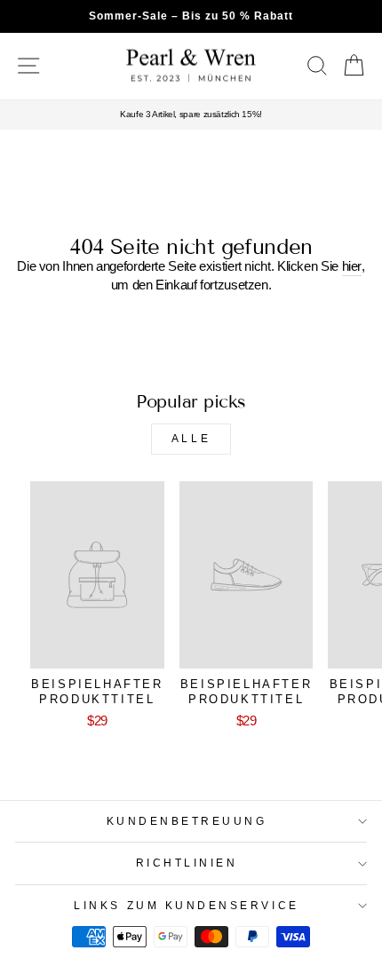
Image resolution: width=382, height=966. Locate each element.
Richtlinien (187, 862)
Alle (191, 438)
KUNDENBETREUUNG (187, 821)
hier (352, 266)
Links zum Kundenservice (186, 905)
